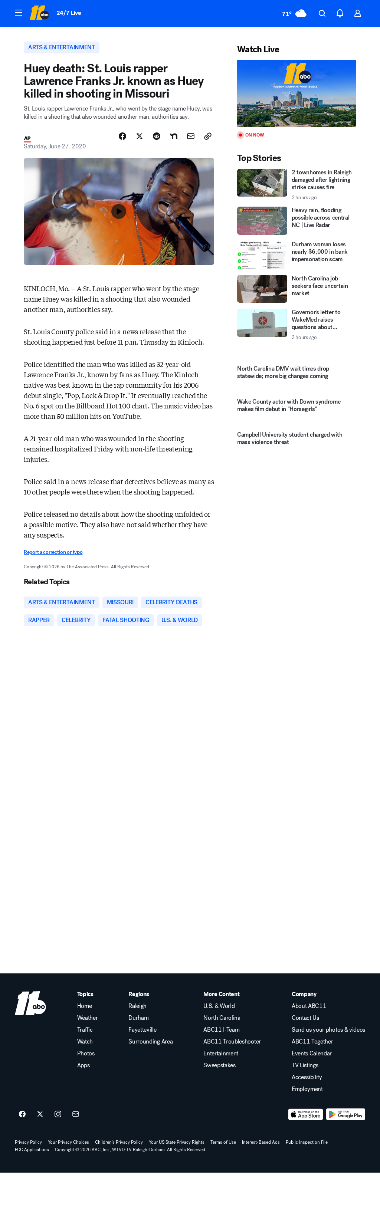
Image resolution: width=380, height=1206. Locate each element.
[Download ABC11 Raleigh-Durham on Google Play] (345, 1114)
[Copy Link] (208, 136)
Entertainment (220, 1054)
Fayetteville (142, 1030)
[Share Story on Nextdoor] (173, 136)
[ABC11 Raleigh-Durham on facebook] (22, 1114)
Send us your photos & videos (328, 1030)
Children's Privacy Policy (119, 1142)
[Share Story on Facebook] (122, 136)
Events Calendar (312, 1054)
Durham (138, 1018)
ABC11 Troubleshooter (232, 1042)
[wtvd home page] (30, 1003)
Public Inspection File (307, 1142)
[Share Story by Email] (190, 136)
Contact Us (305, 1018)
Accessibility (307, 1077)
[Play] (296, 93)
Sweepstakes (219, 1065)
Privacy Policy (28, 1142)
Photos (86, 1054)
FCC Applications (32, 1149)
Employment (307, 1089)
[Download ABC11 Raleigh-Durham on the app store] (306, 1114)
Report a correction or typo (53, 552)
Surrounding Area (150, 1042)
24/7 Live (68, 13)
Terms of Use (223, 1142)
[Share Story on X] (139, 136)
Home (84, 1006)
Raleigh (137, 1006)
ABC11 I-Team (221, 1030)
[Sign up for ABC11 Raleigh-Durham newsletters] (75, 1114)
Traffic (85, 1030)
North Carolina (221, 1018)
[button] (18, 12)
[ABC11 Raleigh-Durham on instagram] (57, 1114)
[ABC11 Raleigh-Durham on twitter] (40, 1114)
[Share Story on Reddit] (156, 136)
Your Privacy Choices (68, 1142)
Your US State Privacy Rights (176, 1142)
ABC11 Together (312, 1042)
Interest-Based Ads (261, 1142)
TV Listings (305, 1065)
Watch (85, 1042)
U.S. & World (219, 1006)
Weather (87, 1018)
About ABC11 (309, 1006)
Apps (83, 1065)
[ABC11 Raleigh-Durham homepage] (39, 13)
